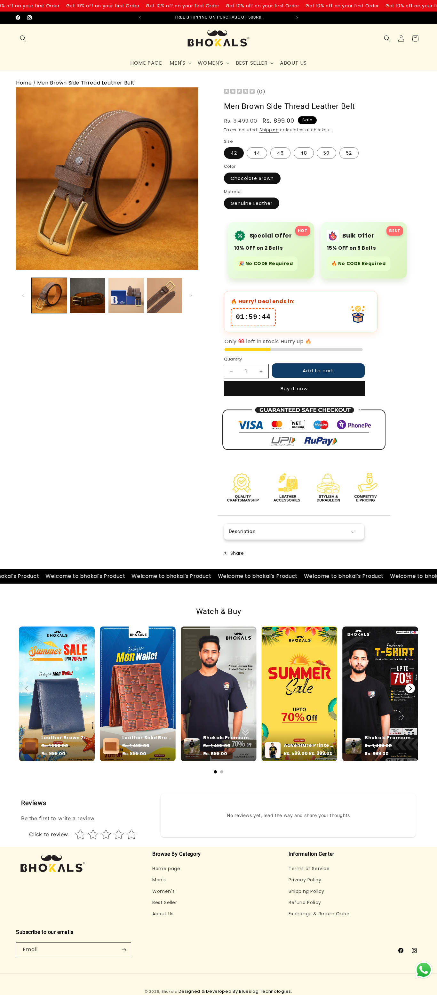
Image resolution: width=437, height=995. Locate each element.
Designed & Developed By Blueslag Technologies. (235, 991)
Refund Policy (305, 902)
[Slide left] (23, 295)
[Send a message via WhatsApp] (424, 970)
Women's (163, 891)
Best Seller (164, 902)
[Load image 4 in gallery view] (164, 295)
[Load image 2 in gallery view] (87, 295)
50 (326, 153)
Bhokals (169, 991)
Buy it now (294, 388)
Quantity (233, 359)
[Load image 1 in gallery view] (49, 295)
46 (280, 153)
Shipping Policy (306, 891)
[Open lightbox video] (57, 694)
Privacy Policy (305, 880)
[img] (239, 92)
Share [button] (237, 553)
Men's (159, 880)
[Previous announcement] (140, 18)
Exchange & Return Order (319, 913)
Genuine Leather (252, 203)
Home (24, 82)
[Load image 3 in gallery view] (126, 295)
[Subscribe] (124, 949)
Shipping (269, 130)
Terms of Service (309, 868)
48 (303, 153)
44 (256, 153)
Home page (166, 868)
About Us (163, 913)
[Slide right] (191, 295)
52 (349, 153)
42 (234, 153)
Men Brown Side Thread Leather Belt (86, 82)
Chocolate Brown (252, 178)
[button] (23, 38)
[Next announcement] (297, 18)
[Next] (410, 688)
